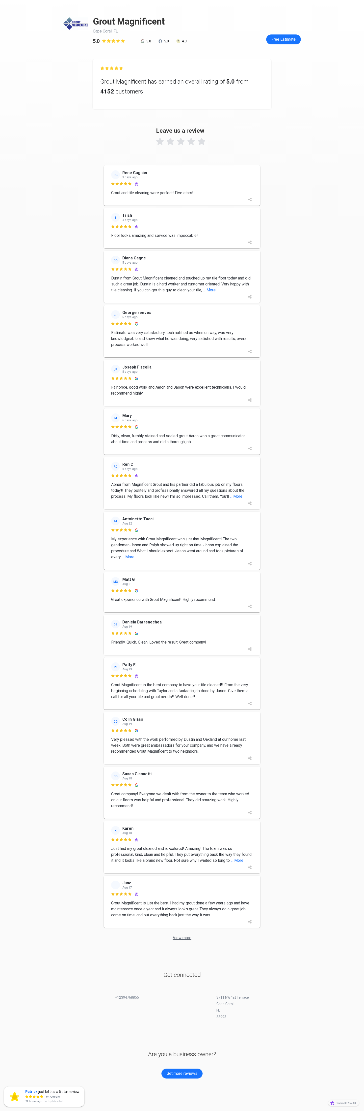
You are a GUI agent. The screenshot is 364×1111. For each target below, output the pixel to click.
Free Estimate (283, 39)
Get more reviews (182, 1073)
